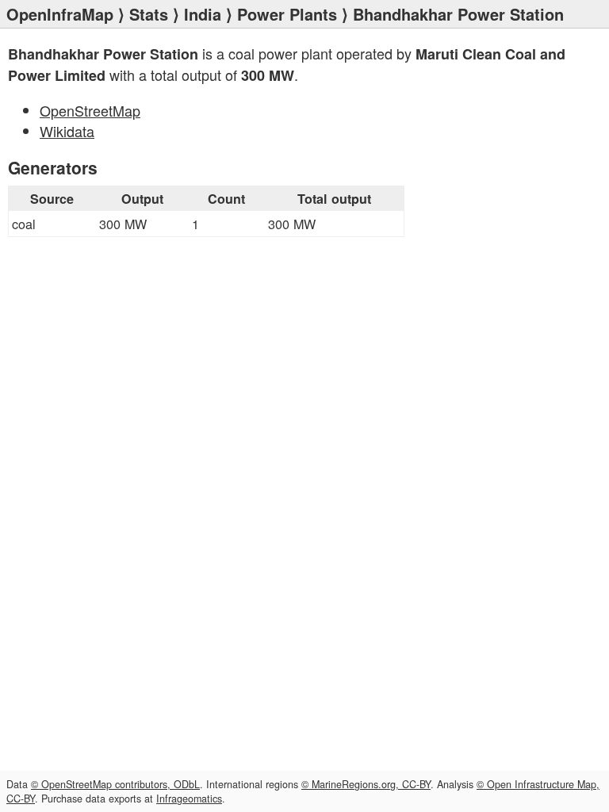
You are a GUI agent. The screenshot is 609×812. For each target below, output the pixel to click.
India (202, 13)
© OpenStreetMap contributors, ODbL (115, 784)
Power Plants (287, 13)
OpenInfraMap (59, 13)
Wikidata (67, 131)
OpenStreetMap (90, 110)
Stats (148, 13)
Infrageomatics (189, 798)
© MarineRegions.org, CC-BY (366, 784)
